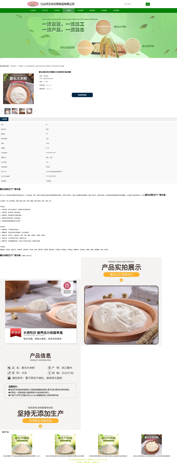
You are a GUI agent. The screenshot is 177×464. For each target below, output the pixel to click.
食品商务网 (87, 462)
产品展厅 (68, 10)
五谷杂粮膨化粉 (30, 66)
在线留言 (104, 10)
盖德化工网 (95, 462)
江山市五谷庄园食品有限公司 (77, 459)
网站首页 (13, 66)
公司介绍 (45, 10)
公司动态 (57, 10)
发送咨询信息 (82, 95)
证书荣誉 (80, 10)
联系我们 (92, 10)
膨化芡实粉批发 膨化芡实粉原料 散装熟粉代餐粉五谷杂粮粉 (65, 456)
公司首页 (33, 10)
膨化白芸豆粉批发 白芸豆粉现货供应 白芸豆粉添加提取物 (151, 456)
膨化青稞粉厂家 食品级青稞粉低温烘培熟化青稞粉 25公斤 (22, 456)
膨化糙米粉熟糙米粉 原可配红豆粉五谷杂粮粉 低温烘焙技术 (108, 456)
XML (105, 459)
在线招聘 (116, 10)
